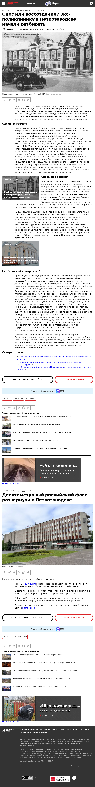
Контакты (55, 730)
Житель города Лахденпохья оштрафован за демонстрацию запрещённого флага (44, 663)
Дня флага (30, 584)
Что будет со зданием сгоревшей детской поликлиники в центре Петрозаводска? (44, 432)
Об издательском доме (29, 730)
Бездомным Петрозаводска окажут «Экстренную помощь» (35, 440)
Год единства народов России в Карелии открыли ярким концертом (39, 686)
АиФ (21, 566)
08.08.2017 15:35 (8, 10)
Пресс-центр (45, 730)
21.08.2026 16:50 (8, 491)
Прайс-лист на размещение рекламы (75, 730)
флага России (29, 608)
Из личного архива (53, 94)
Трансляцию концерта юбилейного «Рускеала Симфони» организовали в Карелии (45, 671)
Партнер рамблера (41, 778)
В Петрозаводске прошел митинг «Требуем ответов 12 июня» (36, 424)
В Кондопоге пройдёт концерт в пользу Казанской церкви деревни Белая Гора (43, 678)
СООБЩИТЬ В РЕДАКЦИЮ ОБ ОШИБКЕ (33, 732)
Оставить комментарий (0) (74, 379)
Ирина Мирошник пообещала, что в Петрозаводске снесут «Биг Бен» (40, 448)
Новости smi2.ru (10, 483)
